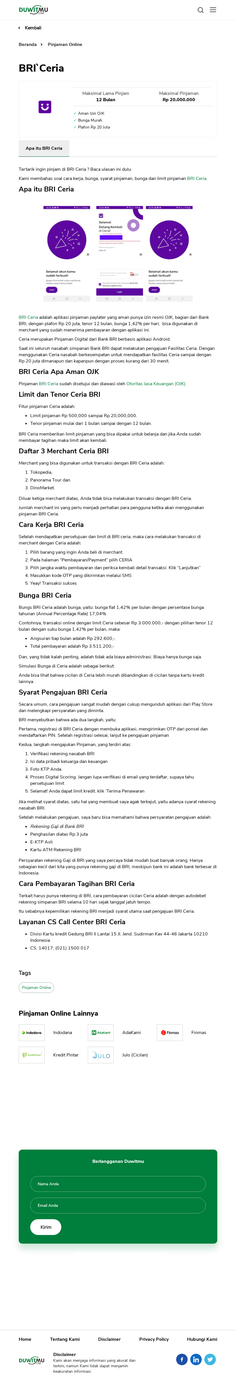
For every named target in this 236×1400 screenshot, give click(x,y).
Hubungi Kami (202, 1339)
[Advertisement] (118, 1105)
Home (25, 1339)
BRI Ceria (196, 178)
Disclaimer (109, 1339)
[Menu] (213, 9)
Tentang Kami (65, 1339)
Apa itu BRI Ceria (44, 148)
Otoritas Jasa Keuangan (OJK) (155, 384)
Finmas (198, 1032)
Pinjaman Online (65, 44)
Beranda (28, 44)
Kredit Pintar (66, 1055)
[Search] (200, 9)
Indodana (62, 1032)
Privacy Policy (154, 1339)
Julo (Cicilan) (135, 1055)
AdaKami (131, 1032)
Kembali (33, 28)
